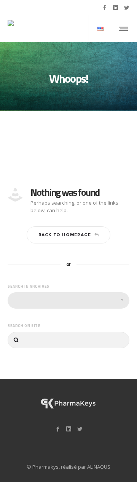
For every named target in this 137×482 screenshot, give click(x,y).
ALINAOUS (98, 466)
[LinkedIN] (115, 7)
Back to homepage (64, 234)
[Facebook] (104, 7)
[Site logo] (36, 28)
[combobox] (68, 300)
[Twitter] (126, 7)
